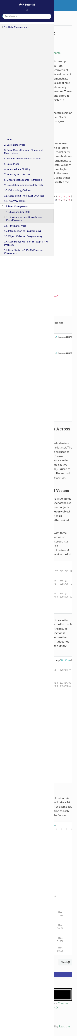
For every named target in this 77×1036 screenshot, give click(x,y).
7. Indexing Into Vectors (17, 174)
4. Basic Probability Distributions (22, 158)
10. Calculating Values (17, 190)
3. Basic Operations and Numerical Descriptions (23, 151)
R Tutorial (28, 4)
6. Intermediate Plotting (17, 169)
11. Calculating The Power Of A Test (24, 195)
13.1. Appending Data (18, 211)
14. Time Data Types (15, 225)
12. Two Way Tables (14, 200)
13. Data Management (16, 26)
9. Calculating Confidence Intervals (23, 184)
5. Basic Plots (11, 163)
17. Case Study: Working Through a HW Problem (26, 243)
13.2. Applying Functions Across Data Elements (24, 218)
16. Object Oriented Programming (23, 236)
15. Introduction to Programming (22, 230)
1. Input (8, 139)
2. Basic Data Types (14, 144)
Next (64, 962)
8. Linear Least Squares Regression (23, 179)
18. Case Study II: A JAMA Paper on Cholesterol (23, 251)
